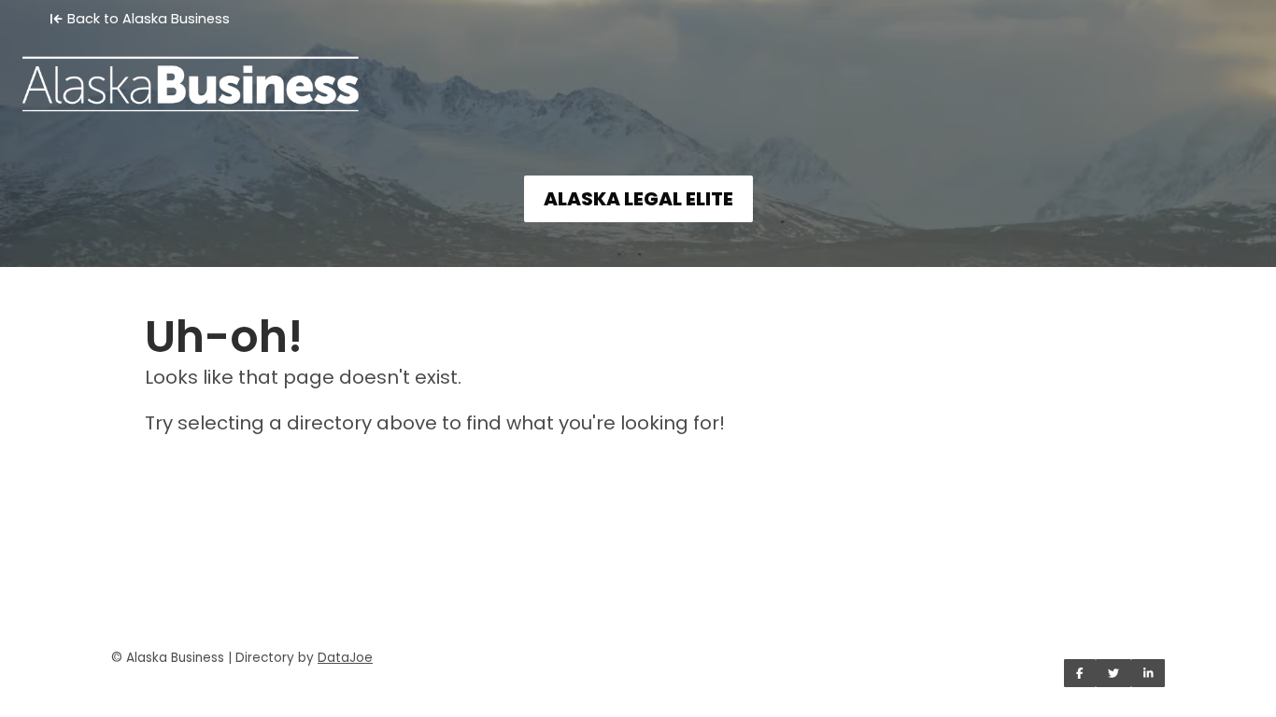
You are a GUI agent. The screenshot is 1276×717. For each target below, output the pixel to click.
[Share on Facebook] (1080, 673)
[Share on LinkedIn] (1148, 673)
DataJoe (345, 658)
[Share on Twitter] (1113, 673)
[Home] (638, 71)
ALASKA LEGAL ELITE (638, 199)
